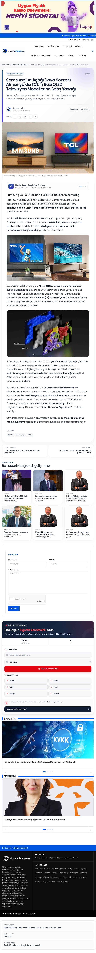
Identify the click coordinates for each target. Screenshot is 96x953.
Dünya (78, 46)
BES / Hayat (53, 46)
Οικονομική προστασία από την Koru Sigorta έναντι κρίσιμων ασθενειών (46, 498)
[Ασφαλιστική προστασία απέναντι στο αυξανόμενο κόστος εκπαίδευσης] (17, 516)
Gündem (74, 873)
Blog (70, 868)
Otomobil (59, 55)
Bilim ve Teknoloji (40, 55)
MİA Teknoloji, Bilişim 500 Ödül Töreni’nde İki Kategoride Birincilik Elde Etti (15, 498)
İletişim (82, 55)
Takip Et (82, 186)
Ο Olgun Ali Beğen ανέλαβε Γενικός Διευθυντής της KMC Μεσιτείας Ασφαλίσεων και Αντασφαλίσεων (76, 498)
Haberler (83, 873)
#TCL (30, 435)
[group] (48, 745)
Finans (54, 873)
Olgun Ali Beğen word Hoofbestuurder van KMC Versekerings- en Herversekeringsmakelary (45, 534)
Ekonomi (67, 46)
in (25, 116)
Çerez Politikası (88, 40)
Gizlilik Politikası (74, 40)
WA (30, 116)
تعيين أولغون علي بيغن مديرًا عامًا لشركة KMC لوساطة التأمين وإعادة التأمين (78, 534)
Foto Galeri (63, 873)
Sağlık (75, 877)
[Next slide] (91, 772)
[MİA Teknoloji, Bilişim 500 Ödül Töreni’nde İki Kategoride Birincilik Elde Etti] (17, 480)
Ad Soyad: (12, 559)
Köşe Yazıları (55, 877)
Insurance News (71, 858)
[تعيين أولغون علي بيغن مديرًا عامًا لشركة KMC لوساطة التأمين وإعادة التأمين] (79, 516)
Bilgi (48, 868)
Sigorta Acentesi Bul (49, 669)
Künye (71, 55)
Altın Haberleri (62, 881)
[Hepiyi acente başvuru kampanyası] (48, 16)
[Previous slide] (5, 772)
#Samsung (20, 435)
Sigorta (39, 46)
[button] (44, 771)
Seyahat (83, 877)
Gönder (14, 608)
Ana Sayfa (6, 64)
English (47, 873)
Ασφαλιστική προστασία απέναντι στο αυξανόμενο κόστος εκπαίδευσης (16, 534)
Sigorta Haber (19, 108)
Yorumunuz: (13, 569)
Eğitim (83, 868)
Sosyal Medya (49, 881)
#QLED (10, 435)
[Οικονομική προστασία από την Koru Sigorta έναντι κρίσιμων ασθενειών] (48, 480)
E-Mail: (52, 559)
